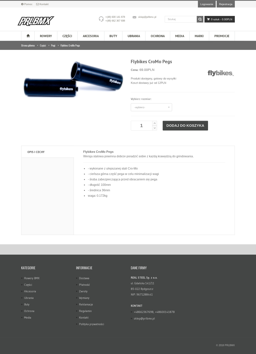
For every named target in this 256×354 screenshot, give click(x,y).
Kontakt (83, 317)
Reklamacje (86, 304)
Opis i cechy (35, 152)
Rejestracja (225, 4)
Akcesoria (91, 36)
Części (67, 36)
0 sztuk (221, 19)
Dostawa (84, 278)
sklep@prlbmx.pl (147, 17)
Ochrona (158, 36)
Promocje (221, 36)
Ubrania (134, 36)
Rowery (46, 36)
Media (179, 36)
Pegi (53, 45)
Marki (199, 36)
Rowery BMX (32, 278)
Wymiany (84, 298)
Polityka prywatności (91, 324)
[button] (151, 107)
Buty (113, 36)
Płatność (84, 284)
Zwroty (83, 291)
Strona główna (28, 45)
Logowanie (206, 4)
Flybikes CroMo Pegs (70, 45)
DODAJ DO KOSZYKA (185, 126)
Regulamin (85, 311)
